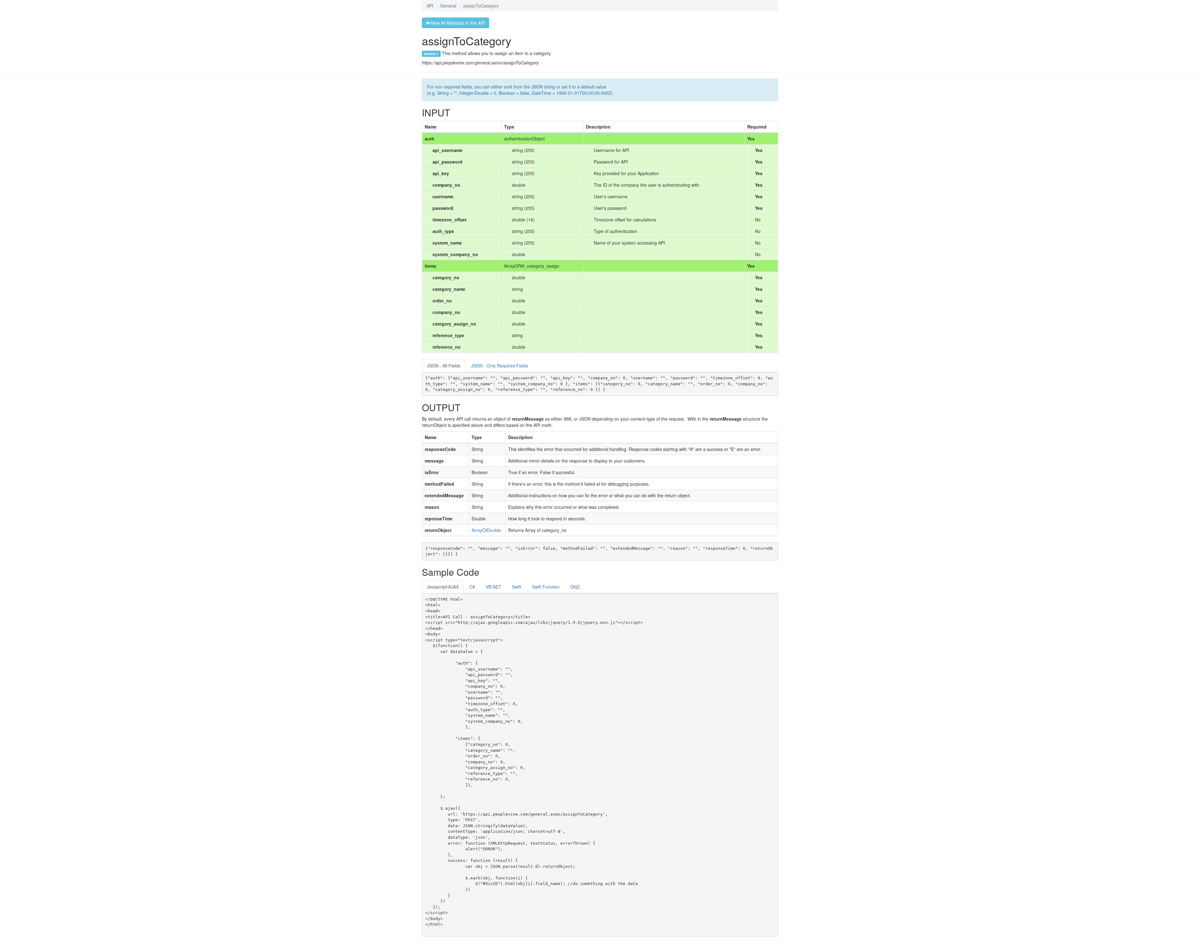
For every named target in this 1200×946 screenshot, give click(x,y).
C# (472, 587)
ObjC (575, 587)
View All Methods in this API (457, 23)
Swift (516, 587)
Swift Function (546, 587)
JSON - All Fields (443, 365)
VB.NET (493, 587)
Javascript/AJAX (443, 587)
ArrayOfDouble (486, 530)
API (430, 6)
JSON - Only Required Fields (499, 365)
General (448, 6)
